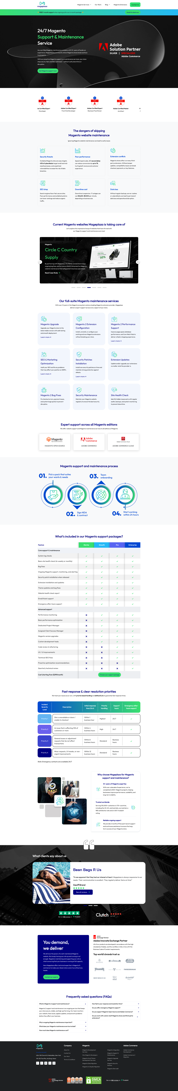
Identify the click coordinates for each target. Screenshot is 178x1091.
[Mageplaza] (49, 1046)
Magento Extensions (120, 5)
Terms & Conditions (69, 1059)
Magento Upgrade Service (112, 1059)
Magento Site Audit (112, 1068)
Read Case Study (51, 268)
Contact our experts (51, 977)
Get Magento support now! (48, 71)
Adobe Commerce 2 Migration (129, 1056)
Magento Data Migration (89, 1063)
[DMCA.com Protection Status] (94, 1080)
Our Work (98, 5)
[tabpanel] (89, 260)
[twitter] (41, 1063)
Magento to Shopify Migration (91, 1067)
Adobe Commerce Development (128, 1051)
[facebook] (37, 1063)
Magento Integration (113, 1050)
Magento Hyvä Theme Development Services (88, 1059)
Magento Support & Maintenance (113, 1054)
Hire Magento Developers (89, 1055)
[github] (49, 1063)
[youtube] (45, 1063)
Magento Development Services (89, 1051)
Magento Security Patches (112, 1064)
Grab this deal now (133, 12)
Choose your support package (109, 675)
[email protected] (41, 1052)
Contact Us (135, 5)
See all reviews (82, 892)
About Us (66, 1050)
